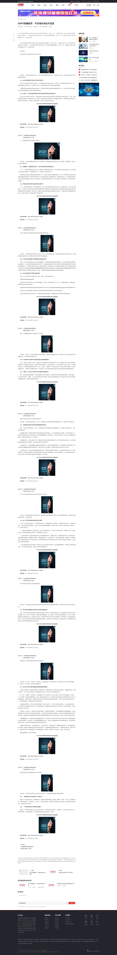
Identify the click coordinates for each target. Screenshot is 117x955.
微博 (97, 918)
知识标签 (47, 928)
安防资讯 (47, 917)
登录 (94, 5)
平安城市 (34, 887)
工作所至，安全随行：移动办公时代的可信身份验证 (88, 75)
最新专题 (47, 923)
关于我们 (57, 917)
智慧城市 (59, 885)
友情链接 (57, 925)
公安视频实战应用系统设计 (29, 135)
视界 (69, 5)
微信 (86, 916)
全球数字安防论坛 (41, 887)
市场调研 (91, 61)
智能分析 (39, 268)
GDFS (29, 887)
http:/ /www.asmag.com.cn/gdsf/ (35, 124)
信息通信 (64, 885)
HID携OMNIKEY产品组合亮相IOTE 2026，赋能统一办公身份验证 (88, 70)
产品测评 (47, 919)
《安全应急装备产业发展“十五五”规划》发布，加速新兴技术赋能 (88, 72)
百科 (63, 5)
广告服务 (57, 923)
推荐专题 (81, 33)
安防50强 (91, 53)
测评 (57, 5)
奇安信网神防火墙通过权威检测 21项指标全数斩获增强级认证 (88, 78)
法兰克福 (67, 917)
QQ (91, 918)
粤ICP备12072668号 (39, 951)
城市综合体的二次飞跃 (28, 137)
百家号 (86, 924)
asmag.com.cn (68, 921)
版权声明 (57, 921)
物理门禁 (94, 41)
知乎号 (97, 924)
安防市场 (96, 61)
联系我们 (57, 928)
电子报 (73, 1)
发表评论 (72, 903)
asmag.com (67, 919)
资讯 (39, 5)
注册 (98, 5)
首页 (32, 5)
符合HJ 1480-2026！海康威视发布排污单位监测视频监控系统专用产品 (88, 80)
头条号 (91, 924)
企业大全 (47, 925)
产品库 (76, 5)
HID (90, 41)
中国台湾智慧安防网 (69, 923)
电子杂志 (78, 1)
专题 (45, 5)
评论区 (50, 26)
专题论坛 (47, 921)
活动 (51, 5)
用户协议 (57, 919)
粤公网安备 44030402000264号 (52, 951)
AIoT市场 (91, 48)
